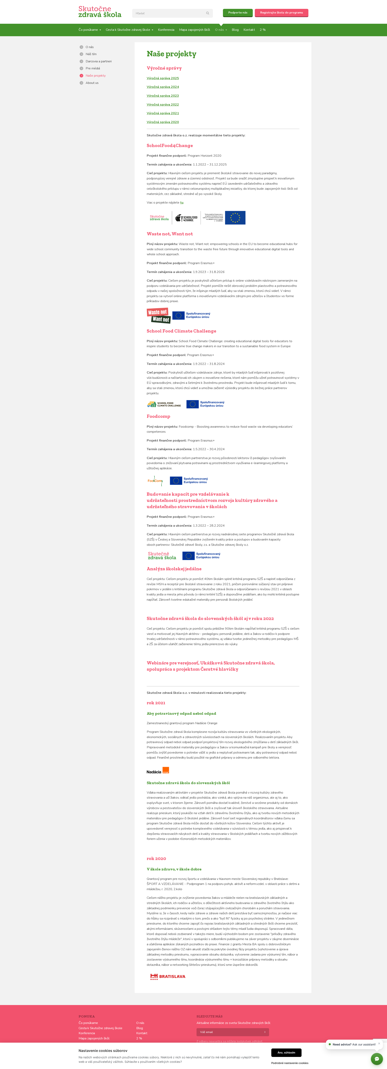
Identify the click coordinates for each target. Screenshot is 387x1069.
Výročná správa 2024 (163, 87)
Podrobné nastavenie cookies (289, 1063)
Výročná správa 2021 (163, 113)
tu (181, 202)
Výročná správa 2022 (163, 104)
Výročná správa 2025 (163, 78)
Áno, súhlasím (286, 1052)
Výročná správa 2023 (163, 96)
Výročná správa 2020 (163, 122)
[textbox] (172, 13)
